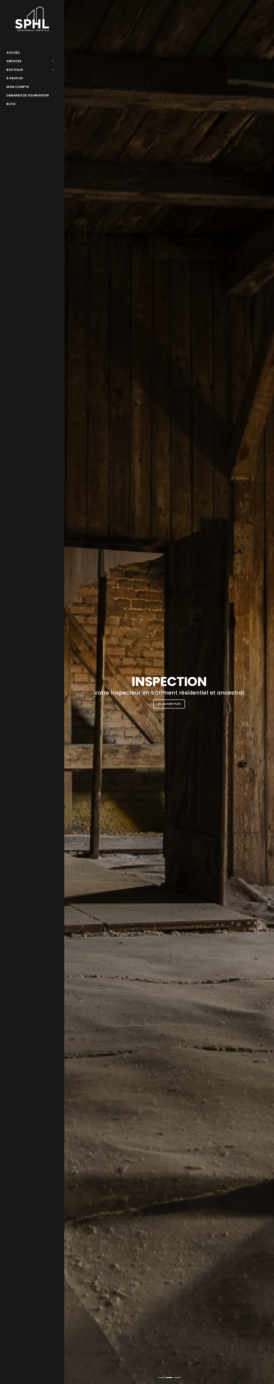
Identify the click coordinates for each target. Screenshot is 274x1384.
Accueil (13, 52)
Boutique (14, 70)
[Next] (265, 695)
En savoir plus (109, 704)
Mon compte (17, 87)
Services (14, 61)
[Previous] (72, 695)
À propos (14, 78)
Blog (10, 104)
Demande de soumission (27, 95)
